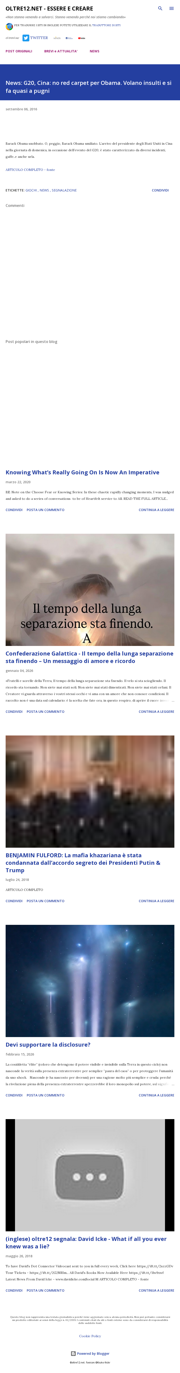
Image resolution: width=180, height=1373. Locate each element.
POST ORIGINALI (19, 51)
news (45, 190)
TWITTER (38, 37)
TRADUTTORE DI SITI (106, 25)
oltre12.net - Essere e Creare (49, 8)
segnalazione (64, 190)
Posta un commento (45, 510)
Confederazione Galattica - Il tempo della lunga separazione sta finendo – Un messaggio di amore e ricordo (89, 657)
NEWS (94, 51)
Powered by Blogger (92, 1353)
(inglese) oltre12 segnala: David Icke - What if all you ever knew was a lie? (86, 1242)
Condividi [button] (160, 190)
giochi (32, 190)
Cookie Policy (90, 1336)
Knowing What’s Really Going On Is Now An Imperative (82, 472)
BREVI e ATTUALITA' (61, 51)
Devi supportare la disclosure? (48, 1044)
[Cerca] (160, 8)
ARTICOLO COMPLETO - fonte (30, 170)
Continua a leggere (156, 510)
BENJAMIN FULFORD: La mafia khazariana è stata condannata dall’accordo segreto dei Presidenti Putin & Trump (83, 862)
